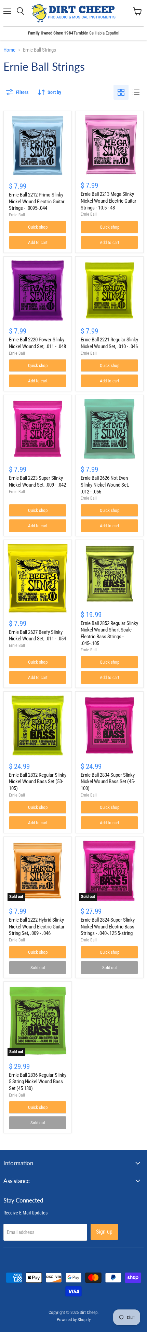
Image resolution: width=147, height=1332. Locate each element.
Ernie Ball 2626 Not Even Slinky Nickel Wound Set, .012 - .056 (105, 484)
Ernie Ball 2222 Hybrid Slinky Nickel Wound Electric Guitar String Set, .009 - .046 (37, 926)
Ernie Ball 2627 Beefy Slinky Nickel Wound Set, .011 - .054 (37, 635)
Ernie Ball (17, 215)
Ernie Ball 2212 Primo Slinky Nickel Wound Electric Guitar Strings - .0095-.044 (37, 201)
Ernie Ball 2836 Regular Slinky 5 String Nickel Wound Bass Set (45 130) (37, 1081)
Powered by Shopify (74, 1319)
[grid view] (121, 92)
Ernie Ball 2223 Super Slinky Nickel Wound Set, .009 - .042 (37, 481)
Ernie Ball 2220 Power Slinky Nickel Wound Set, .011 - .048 (37, 343)
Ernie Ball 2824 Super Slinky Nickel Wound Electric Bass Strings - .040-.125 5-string (108, 926)
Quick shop (38, 227)
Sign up (104, 1231)
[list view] (136, 92)
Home (9, 50)
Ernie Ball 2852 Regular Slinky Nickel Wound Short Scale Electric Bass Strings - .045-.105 (109, 633)
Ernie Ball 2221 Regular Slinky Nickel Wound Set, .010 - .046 (109, 343)
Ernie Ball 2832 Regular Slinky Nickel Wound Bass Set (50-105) (37, 781)
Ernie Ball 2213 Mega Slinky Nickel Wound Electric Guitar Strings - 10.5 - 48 (108, 200)
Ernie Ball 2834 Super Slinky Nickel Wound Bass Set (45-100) (108, 781)
